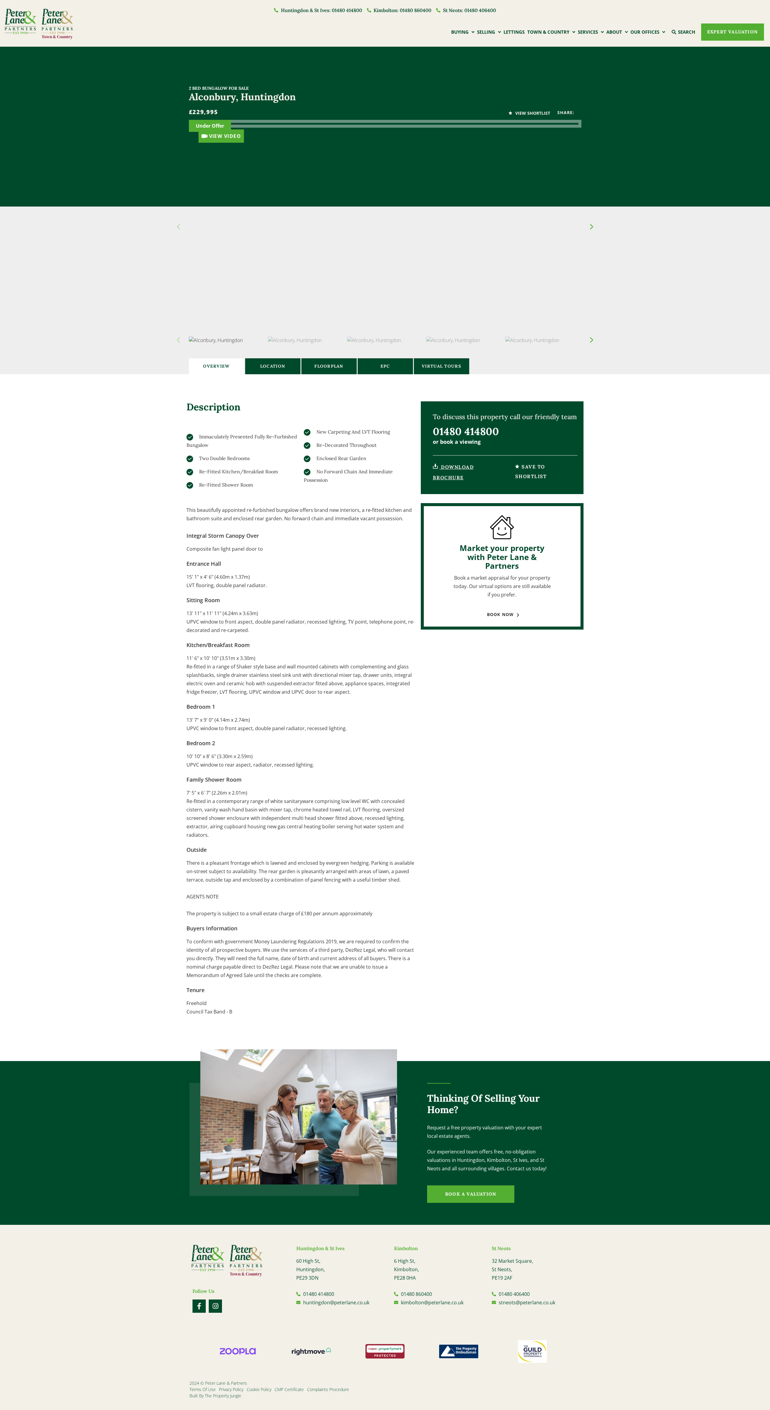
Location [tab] (272, 366)
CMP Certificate (289, 1389)
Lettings (514, 32)
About (614, 32)
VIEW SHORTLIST (532, 113)
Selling (486, 32)
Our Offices (644, 32)
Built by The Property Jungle (215, 1396)
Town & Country (548, 32)
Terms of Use (202, 1389)
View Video (225, 136)
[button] (592, 226)
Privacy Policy (231, 1389)
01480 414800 (466, 431)
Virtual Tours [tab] (441, 366)
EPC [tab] (385, 366)
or (457, 441)
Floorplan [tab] (328, 366)
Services (588, 32)
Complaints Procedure (328, 1389)
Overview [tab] (216, 366)
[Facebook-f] (199, 1306)
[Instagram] (215, 1306)
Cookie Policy (259, 1389)
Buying (460, 32)
